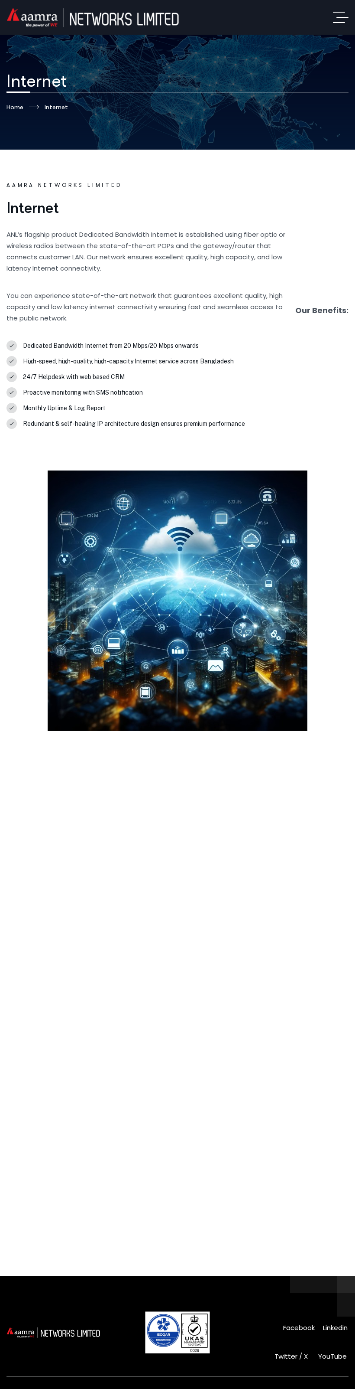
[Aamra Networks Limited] (103, 17)
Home (14, 107)
